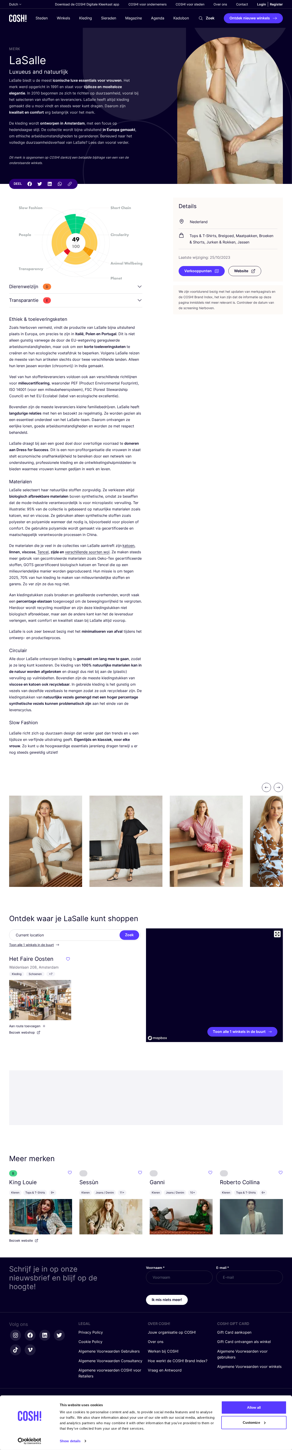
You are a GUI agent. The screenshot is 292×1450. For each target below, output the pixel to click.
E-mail (222, 1268)
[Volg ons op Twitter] (59, 1335)
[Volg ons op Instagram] (15, 1335)
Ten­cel (43, 552)
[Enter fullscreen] (277, 934)
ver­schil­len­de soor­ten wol (87, 552)
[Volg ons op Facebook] (30, 1335)
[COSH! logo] (17, 18)
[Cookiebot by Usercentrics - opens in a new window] (30, 1441)
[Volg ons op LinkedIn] (44, 1335)
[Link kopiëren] (70, 184)
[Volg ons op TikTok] (15, 1349)
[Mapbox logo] (157, 1038)
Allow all (254, 1407)
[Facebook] (30, 184)
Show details (70, 1441)
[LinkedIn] (50, 184)
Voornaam (155, 1268)
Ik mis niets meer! (167, 1299)
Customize (251, 1422)
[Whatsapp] (60, 184)
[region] (214, 985)
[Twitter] (40, 184)
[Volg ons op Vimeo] (30, 1349)
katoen (128, 545)
